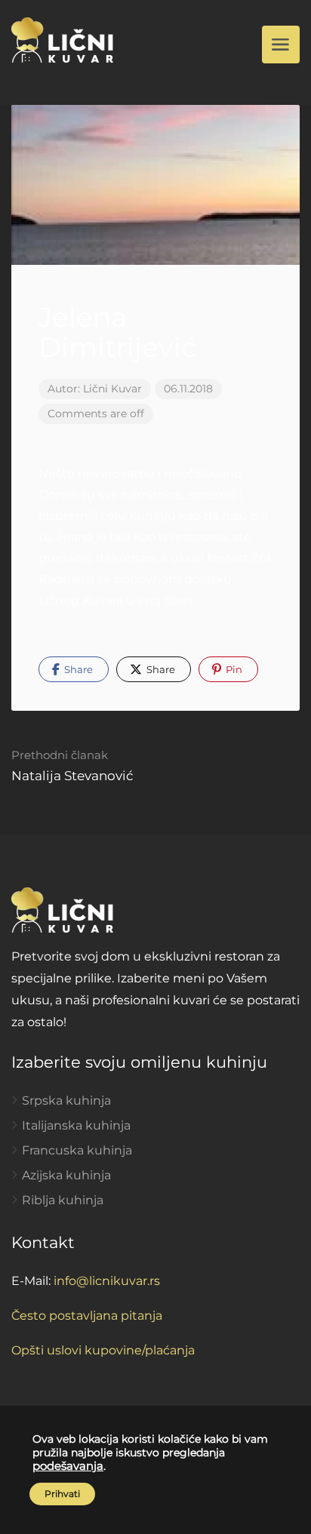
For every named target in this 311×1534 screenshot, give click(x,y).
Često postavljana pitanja (86, 1315)
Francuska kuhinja (77, 1150)
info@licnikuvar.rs (107, 1281)
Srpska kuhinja (66, 1100)
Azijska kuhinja (66, 1175)
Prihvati (62, 1493)
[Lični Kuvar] (62, 39)
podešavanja (67, 1466)
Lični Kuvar (112, 388)
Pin (232, 669)
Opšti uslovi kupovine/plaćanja (103, 1350)
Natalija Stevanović (72, 765)
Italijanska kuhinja (76, 1125)
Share (77, 669)
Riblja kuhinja (62, 1200)
